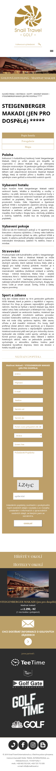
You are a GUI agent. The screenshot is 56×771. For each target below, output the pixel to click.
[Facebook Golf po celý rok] (23, 749)
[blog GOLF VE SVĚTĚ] (43, 749)
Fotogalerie (28, 141)
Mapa (28, 146)
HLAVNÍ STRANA (8, 94)
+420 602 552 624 (23, 763)
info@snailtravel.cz (30, 766)
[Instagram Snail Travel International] (33, 749)
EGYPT (29, 94)
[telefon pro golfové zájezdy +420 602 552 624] (13, 749)
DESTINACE (20, 94)
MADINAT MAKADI (41, 94)
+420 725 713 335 (38, 763)
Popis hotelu (28, 135)
